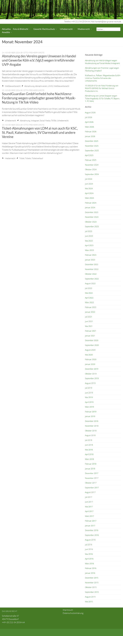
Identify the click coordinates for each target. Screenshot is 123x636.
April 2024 (89, 193)
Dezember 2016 (91, 530)
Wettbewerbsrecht (13, 86)
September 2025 (92, 150)
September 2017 (92, 487)
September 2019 (92, 378)
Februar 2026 (90, 131)
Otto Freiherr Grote (33, 52)
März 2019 (89, 407)
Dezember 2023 (91, 212)
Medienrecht (84, 29)
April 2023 (89, 245)
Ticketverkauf (37, 158)
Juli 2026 (88, 117)
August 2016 (90, 540)
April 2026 (89, 122)
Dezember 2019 (91, 369)
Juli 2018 (88, 440)
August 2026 (90, 112)
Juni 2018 (89, 445)
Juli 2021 (88, 316)
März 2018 (89, 459)
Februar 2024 (90, 203)
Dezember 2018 (91, 421)
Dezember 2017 (91, 473)
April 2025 (89, 155)
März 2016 (89, 563)
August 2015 (90, 596)
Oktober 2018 (90, 430)
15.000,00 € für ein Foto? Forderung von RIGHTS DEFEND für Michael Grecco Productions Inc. (101, 88)
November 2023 (91, 217)
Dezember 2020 (91, 340)
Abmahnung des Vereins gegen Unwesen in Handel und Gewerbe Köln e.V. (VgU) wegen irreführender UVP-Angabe (39, 60)
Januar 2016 (90, 573)
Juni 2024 (89, 184)
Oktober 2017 (90, 483)
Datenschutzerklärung (73, 613)
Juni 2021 (89, 321)
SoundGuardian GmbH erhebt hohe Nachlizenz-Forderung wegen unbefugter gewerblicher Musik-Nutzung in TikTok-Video (39, 98)
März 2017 (89, 516)
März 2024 (89, 198)
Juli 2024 (88, 179)
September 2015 (92, 592)
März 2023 (89, 250)
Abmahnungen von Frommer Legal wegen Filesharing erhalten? (102, 69)
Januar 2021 (90, 335)
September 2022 (92, 278)
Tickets (28, 158)
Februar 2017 (90, 521)
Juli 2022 (88, 288)
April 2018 (89, 454)
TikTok (53, 120)
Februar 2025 (90, 160)
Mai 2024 (89, 188)
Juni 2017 (89, 502)
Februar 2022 (90, 307)
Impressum (68, 609)
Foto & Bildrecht (20, 29)
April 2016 (89, 559)
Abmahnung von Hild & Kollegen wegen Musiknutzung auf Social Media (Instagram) (102, 61)
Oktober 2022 (90, 274)
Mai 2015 (89, 601)
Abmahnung (29, 86)
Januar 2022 (90, 312)
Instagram (35, 120)
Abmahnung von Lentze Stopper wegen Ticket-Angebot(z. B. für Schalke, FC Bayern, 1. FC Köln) (102, 98)
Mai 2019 (89, 397)
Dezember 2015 (91, 578)
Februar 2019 (90, 411)
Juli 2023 (88, 231)
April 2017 (89, 511)
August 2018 (90, 435)
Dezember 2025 (91, 141)
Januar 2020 (90, 364)
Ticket (21, 158)
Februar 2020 (90, 359)
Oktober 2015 (90, 587)
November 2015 (91, 582)
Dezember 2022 (91, 264)
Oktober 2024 (90, 169)
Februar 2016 (90, 568)
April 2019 (89, 402)
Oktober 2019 (90, 373)
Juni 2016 (89, 549)
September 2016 (92, 535)
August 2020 (90, 350)
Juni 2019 (89, 392)
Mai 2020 (89, 354)
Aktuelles (6, 29)
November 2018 (91, 426)
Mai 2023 (89, 241)
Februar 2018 (90, 464)
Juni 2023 (89, 236)
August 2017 (90, 492)
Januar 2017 (90, 525)
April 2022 (89, 297)
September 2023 (92, 226)
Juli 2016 (88, 544)
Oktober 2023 (90, 222)
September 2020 (92, 345)
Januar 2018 (90, 468)
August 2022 (90, 283)
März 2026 (89, 127)
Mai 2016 (89, 554)
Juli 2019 (88, 388)
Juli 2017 (88, 497)
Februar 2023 (90, 255)
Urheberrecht (66, 29)
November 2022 (91, 269)
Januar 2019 (90, 416)
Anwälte (6, 32)
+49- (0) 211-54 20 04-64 (13, 622)
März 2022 (89, 302)
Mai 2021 (89, 326)
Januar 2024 (90, 207)
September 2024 (92, 174)
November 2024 (91, 165)
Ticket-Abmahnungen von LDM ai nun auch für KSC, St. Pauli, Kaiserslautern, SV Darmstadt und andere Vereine (40, 132)
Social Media (45, 120)
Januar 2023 (90, 260)
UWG (50, 86)
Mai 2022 (89, 293)
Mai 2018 (89, 449)
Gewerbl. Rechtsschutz (44, 29)
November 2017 (91, 478)
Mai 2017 (89, 506)
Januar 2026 (90, 136)
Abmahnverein (41, 86)
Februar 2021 (90, 331)
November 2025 (91, 146)
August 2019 (90, 383)
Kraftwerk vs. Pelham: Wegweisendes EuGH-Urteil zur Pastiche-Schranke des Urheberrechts (103, 78)
